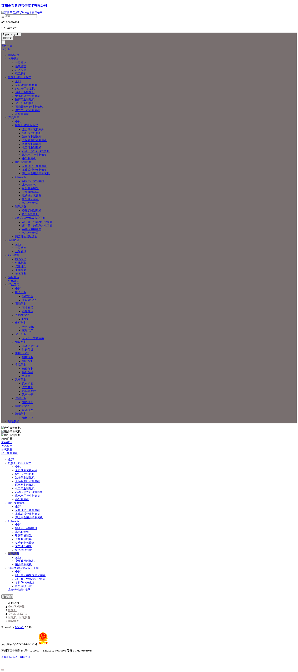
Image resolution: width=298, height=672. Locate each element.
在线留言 (20, 66)
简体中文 (7, 38)
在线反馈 (20, 70)
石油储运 (27, 311)
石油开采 (27, 307)
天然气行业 (22, 315)
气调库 (26, 376)
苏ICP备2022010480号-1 (15, 656)
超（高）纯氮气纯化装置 (37, 221)
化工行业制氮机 (24, 103)
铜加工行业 (22, 353)
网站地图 (13, 621)
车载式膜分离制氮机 (34, 169)
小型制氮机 (22, 113)
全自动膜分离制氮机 (34, 166)
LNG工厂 (27, 319)
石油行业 (20, 303)
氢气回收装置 (30, 202)
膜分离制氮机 (23, 162)
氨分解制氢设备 (31, 195)
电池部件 (27, 410)
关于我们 (13, 58)
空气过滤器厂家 (18, 613)
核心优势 (13, 255)
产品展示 (13, 117)
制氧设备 (20, 206)
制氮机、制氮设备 (19, 617)
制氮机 (12, 610)
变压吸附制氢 (30, 192)
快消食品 (27, 372)
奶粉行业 (27, 368)
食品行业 (20, 364)
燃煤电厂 (27, 330)
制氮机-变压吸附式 (19, 77)
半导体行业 (29, 300)
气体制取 (20, 262)
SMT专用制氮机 (25, 88)
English (5, 49)
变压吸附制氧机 (31, 210)
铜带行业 (27, 357)
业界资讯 (20, 251)
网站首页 (13, 55)
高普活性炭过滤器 (26, 236)
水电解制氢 (29, 184)
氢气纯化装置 (30, 199)
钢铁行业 (20, 341)
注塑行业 (20, 398)
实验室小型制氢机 (33, 181)
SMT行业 (27, 296)
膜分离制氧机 (30, 214)
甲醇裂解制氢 (30, 188)
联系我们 (20, 73)
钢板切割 (27, 417)
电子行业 (20, 292)
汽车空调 (27, 387)
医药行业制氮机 (24, 99)
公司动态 (20, 247)
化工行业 (20, 334)
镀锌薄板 (27, 349)
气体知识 (13, 280)
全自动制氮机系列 (26, 85)
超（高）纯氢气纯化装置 (37, 225)
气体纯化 (20, 266)
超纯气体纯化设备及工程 (30, 217)
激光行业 (20, 413)
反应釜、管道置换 (33, 338)
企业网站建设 (16, 606)
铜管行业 (27, 361)
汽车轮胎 (27, 383)
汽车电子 (27, 394)
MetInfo (19, 627)
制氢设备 (20, 177)
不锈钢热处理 (30, 346)
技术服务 (20, 273)
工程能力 (20, 270)
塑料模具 (27, 402)
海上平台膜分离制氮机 (36, 173)
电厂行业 (20, 322)
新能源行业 (22, 405)
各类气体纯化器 (31, 229)
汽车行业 (20, 379)
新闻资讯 (13, 240)
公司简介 (20, 62)
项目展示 (13, 277)
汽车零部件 (29, 390)
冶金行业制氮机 (24, 92)
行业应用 (13, 284)
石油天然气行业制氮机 (29, 106)
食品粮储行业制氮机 (27, 95)
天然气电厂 (29, 326)
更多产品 (7, 596)
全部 (18, 81)
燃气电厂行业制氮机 (27, 110)
